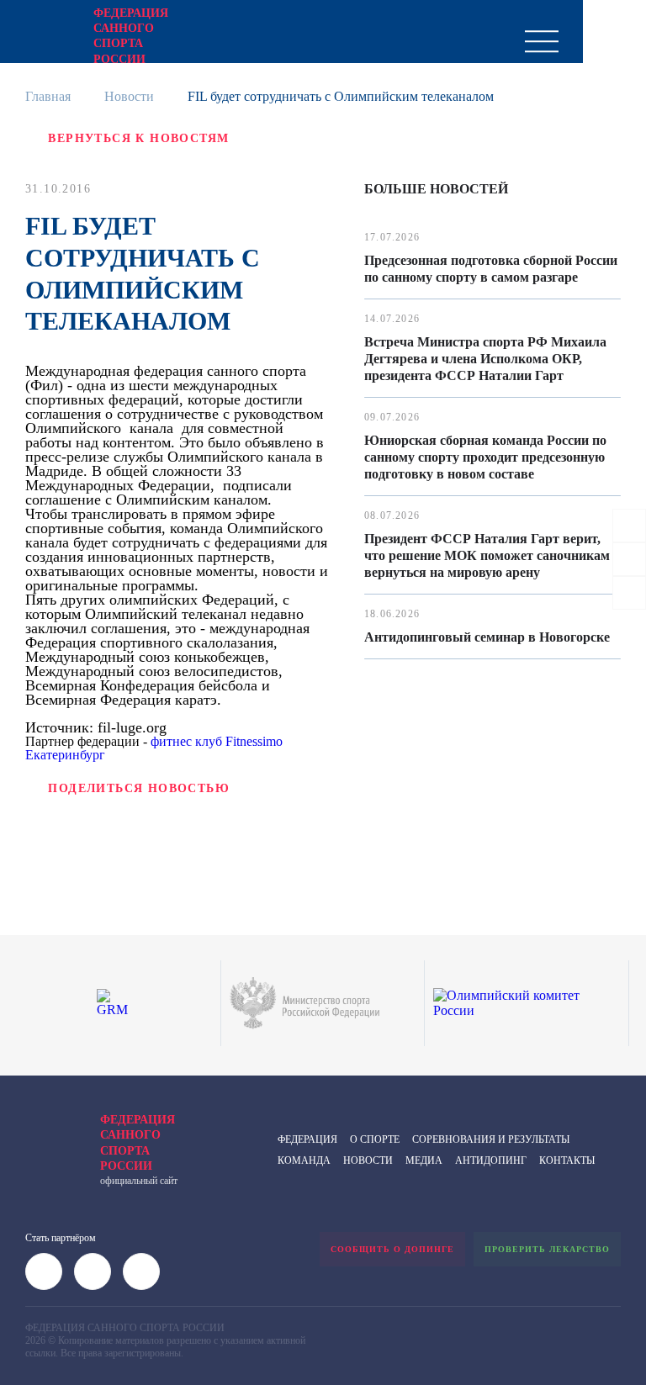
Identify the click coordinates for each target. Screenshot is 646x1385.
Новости (129, 96)
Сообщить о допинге (392, 1249)
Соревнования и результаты (490, 1139)
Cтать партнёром (60, 1238)
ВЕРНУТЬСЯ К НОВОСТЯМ (138, 138)
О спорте (375, 1139)
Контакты (567, 1160)
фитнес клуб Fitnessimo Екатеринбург (154, 748)
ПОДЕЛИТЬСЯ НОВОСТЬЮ (139, 788)
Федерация (307, 1139)
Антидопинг (491, 1160)
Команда (304, 1160)
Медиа (423, 1160)
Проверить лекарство (547, 1249)
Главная (48, 96)
